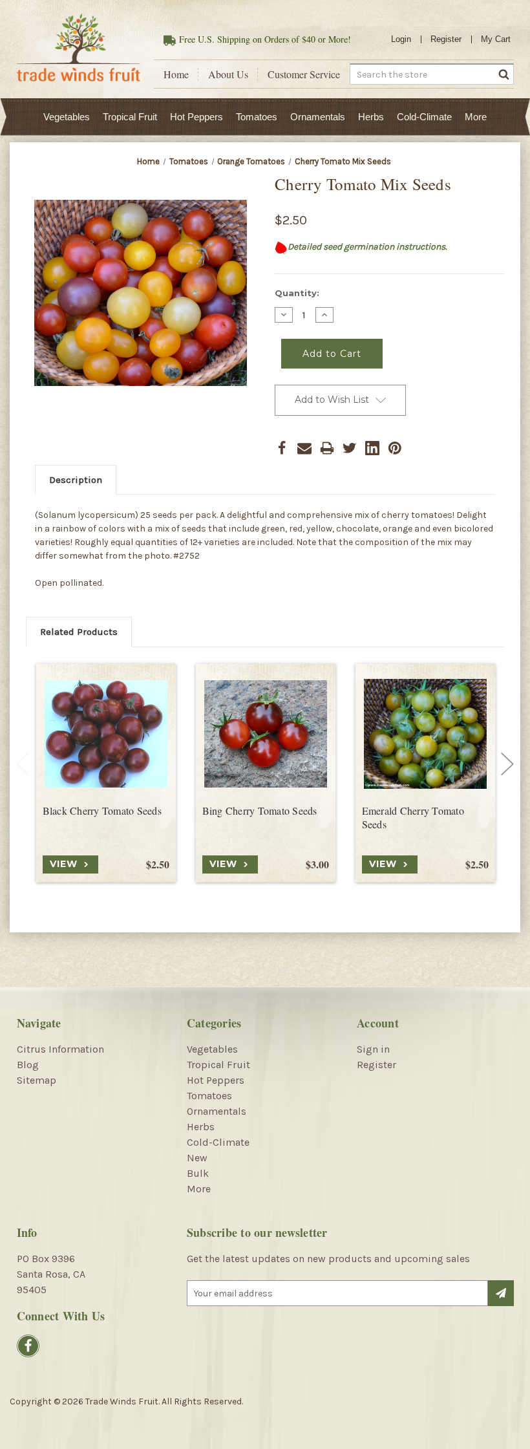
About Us (228, 74)
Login (401, 39)
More (476, 116)
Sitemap (36, 1080)
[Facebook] (282, 448)
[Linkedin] (372, 448)
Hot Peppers (196, 116)
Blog (28, 1064)
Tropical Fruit (130, 116)
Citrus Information (60, 1049)
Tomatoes (256, 116)
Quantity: (297, 293)
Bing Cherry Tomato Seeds (259, 810)
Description (75, 480)
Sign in (373, 1049)
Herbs (371, 116)
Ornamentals (317, 116)
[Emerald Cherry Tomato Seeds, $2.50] (425, 733)
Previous (22, 763)
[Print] (327, 448)
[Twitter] (350, 448)
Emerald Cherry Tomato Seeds (413, 817)
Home (176, 74)
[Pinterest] (395, 448)
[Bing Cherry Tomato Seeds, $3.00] (265, 733)
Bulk (198, 1173)
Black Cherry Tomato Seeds (102, 810)
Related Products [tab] (79, 632)
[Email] (304, 448)
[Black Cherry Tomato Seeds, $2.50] (106, 733)
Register (445, 39)
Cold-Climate (424, 116)
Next (507, 763)
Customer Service (304, 74)
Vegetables (66, 116)
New (197, 1158)
